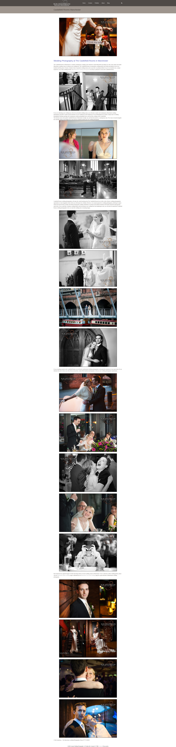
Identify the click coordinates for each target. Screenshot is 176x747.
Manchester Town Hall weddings (88, 575)
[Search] (122, 3)
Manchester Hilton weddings (63, 575)
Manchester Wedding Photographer (81, 69)
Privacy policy (105, 746)
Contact (100, 746)
